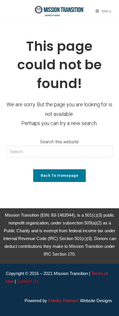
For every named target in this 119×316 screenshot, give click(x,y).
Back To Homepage (59, 175)
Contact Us (27, 281)
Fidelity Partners (63, 300)
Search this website (59, 141)
